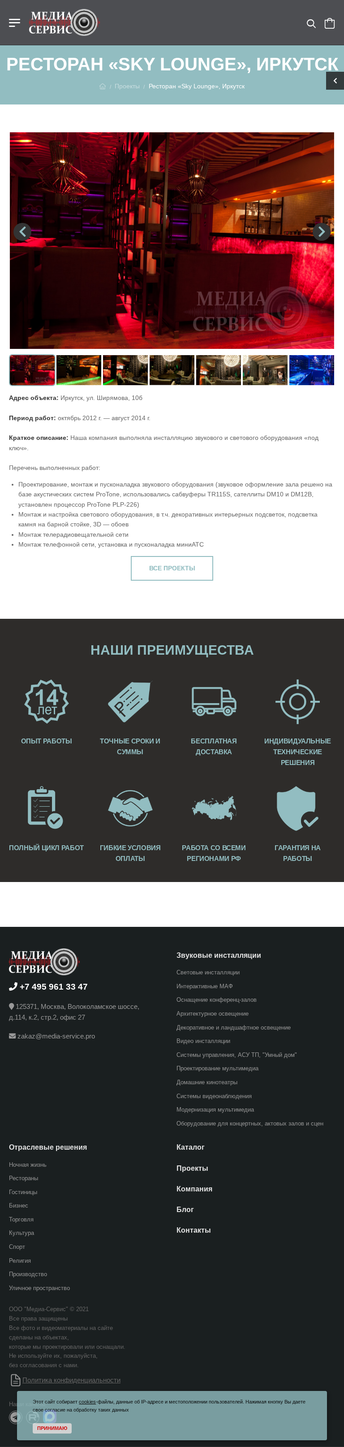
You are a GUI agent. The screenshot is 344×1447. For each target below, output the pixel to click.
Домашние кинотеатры (206, 1081)
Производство (28, 1274)
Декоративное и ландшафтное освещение (233, 1027)
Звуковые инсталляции (218, 955)
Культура (21, 1233)
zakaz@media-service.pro (56, 1036)
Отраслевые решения (48, 1147)
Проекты (127, 86)
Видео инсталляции (203, 1041)
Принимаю (52, 1428)
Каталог (190, 1147)
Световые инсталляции (208, 972)
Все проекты (172, 568)
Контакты (193, 1230)
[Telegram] (15, 1417)
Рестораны (23, 1178)
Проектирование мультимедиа (217, 1068)
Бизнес (18, 1205)
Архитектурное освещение (212, 1013)
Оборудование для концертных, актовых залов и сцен (249, 1123)
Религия (20, 1260)
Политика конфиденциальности (71, 1379)
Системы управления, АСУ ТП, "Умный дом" (236, 1054)
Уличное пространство (39, 1287)
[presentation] (22, 232)
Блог (185, 1209)
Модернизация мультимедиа (215, 1109)
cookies (87, 1401)
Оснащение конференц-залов (216, 999)
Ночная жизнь (28, 1164)
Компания (194, 1188)
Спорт (17, 1246)
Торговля (21, 1219)
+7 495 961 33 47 (54, 986)
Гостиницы (23, 1191)
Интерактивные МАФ (204, 985)
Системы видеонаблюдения (214, 1095)
